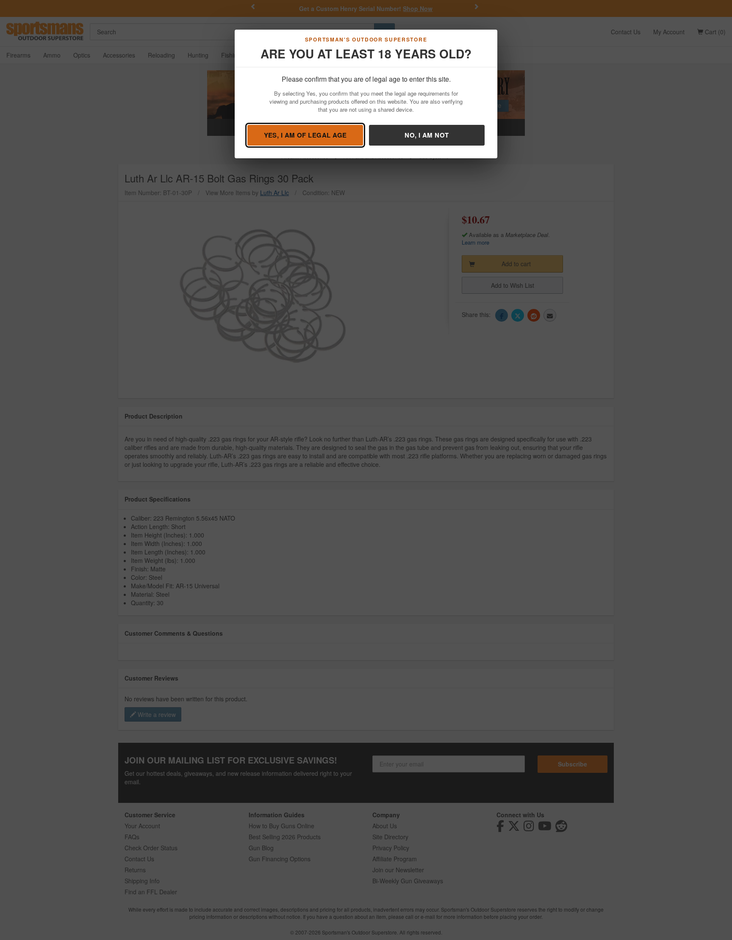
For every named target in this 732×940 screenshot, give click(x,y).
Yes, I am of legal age (305, 135)
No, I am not (427, 135)
